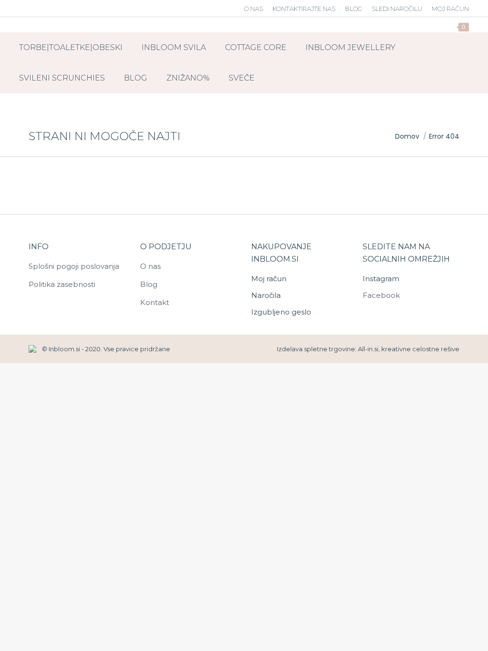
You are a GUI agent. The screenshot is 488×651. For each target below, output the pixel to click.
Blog (148, 284)
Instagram (381, 278)
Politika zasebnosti (62, 284)
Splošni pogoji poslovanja (74, 266)
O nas (150, 266)
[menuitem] (253, 8)
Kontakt (154, 302)
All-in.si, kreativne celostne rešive (408, 349)
